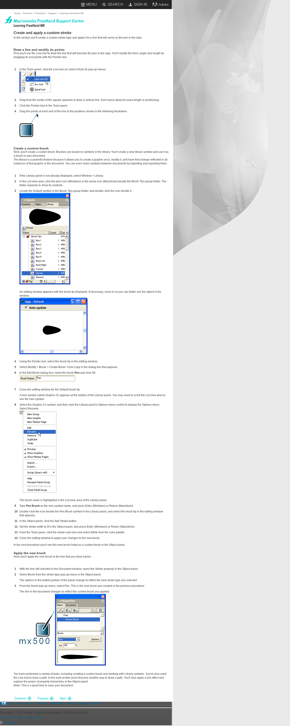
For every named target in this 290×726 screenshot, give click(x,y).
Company (95, 703)
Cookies (38, 717)
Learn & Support (76, 703)
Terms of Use (9, 717)
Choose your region (21, 703)
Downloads (57, 703)
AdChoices (11, 723)
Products (42, 703)
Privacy (25, 717)
